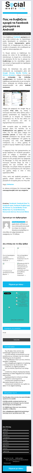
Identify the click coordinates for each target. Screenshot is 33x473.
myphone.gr (6, 451)
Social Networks (19, 210)
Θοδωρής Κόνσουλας (18, 222)
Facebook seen (8, 205)
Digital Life (5, 429)
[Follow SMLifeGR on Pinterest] (22, 302)
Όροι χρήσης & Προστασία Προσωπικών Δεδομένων (17, 460)
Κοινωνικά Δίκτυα (9, 212)
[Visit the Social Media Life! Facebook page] (22, 296)
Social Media (17, 207)
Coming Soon (6, 437)
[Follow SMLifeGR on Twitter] (22, 299)
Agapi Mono (6, 445)
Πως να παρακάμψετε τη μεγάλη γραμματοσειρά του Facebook (9, 258)
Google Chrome (8, 73)
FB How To (8, 207)
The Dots (5, 440)
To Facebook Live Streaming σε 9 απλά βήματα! (8, 272)
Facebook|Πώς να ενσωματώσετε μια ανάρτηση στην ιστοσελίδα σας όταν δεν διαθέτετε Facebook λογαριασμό (23, 270)
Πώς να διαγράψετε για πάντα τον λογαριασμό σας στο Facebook (23, 258)
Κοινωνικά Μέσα (23, 212)
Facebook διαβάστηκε (22, 205)
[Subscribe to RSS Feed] (9, 320)
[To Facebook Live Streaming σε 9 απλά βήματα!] (9, 269)
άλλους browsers (9, 75)
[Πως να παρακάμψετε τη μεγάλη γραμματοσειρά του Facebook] (9, 254)
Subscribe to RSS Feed (17, 320)
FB (3, 207)
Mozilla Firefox (21, 73)
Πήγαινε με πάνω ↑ (16, 284)
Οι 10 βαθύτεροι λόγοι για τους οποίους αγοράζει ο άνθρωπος (14, 408)
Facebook (17, 37)
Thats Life (5, 434)
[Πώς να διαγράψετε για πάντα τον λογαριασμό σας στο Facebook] (23, 254)
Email (4, 332)
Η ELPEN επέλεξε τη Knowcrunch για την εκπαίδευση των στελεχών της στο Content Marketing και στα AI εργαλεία (16, 403)
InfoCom (5, 448)
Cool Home (6, 443)
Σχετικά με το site (8, 458)
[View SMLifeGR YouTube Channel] (22, 305)
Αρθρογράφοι (19, 458)
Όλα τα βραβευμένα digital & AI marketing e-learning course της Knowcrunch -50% (16, 412)
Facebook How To (23, 203)
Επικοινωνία (7, 463)
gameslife (5, 432)
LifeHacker (10, 184)
